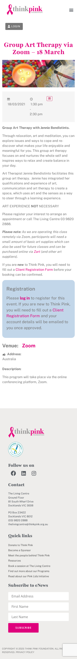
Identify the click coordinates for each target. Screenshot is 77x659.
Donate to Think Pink (20, 545)
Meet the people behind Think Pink (29, 555)
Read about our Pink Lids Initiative (28, 576)
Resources (14, 560)
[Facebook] (13, 473)
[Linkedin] (23, 473)
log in (25, 298)
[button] (71, 9)
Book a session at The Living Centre (29, 566)
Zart (37, 252)
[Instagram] (34, 473)
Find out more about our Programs (28, 571)
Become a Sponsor (19, 550)
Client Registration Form (34, 270)
